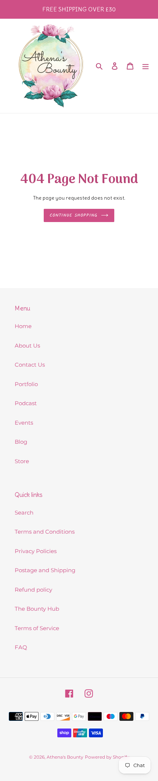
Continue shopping (73, 215)
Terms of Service (37, 628)
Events (24, 422)
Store (22, 461)
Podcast (26, 403)
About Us (27, 345)
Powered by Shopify (107, 757)
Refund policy (33, 589)
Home (23, 326)
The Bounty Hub (37, 608)
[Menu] (145, 66)
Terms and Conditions (45, 531)
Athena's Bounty (65, 757)
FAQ (21, 647)
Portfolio (26, 384)
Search (24, 512)
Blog (21, 441)
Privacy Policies (36, 551)
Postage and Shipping (45, 570)
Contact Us (30, 364)
